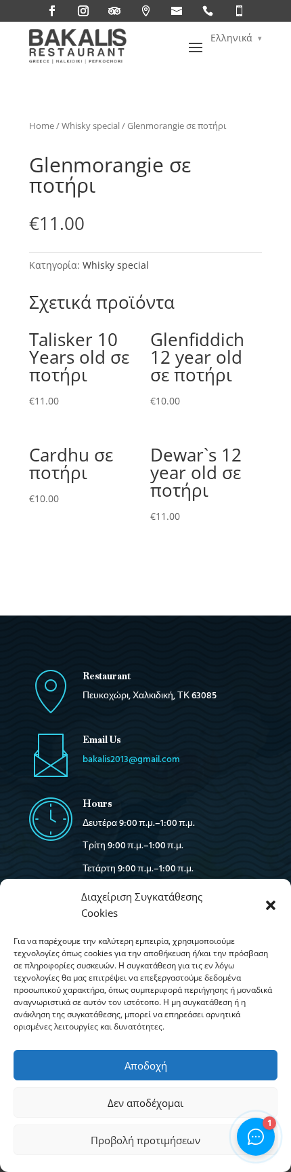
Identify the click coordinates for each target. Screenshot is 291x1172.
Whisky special (91, 125)
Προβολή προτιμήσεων (145, 1140)
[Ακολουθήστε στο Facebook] (52, 11)
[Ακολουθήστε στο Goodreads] (176, 11)
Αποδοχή (146, 1065)
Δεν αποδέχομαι (145, 1103)
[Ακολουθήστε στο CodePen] (208, 11)
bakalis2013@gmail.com (131, 760)
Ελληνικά (231, 37)
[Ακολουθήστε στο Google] (145, 11)
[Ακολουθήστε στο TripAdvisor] (114, 11)
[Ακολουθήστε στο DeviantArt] (239, 11)
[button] (270, 905)
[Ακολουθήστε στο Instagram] (83, 11)
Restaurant (107, 676)
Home (41, 125)
